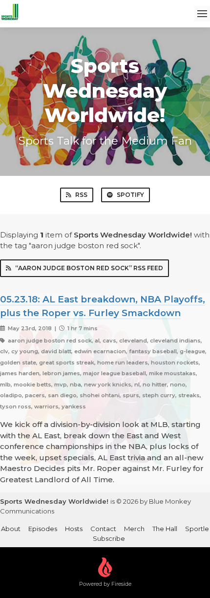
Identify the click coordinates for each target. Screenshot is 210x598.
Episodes (42, 529)
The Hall (164, 529)
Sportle (197, 529)
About (11, 529)
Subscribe (109, 538)
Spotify (130, 194)
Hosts (74, 529)
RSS (81, 194)
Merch (134, 529)
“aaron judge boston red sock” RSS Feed (89, 268)
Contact (103, 529)
